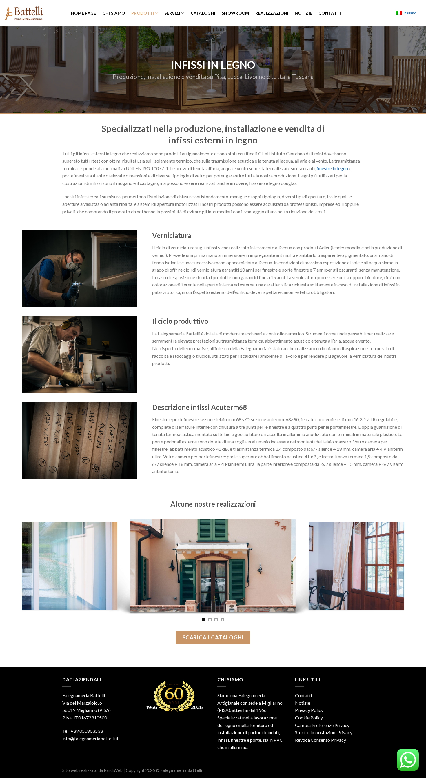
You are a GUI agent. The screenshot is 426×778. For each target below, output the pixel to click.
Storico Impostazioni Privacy (323, 732)
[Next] (407, 567)
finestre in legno (332, 168)
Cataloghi (203, 13)
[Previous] (18, 567)
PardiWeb (113, 770)
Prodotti (142, 13)
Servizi (172, 13)
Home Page (83, 13)
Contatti (329, 13)
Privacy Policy (309, 710)
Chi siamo (114, 13)
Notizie (303, 13)
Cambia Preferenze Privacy (322, 725)
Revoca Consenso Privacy (320, 740)
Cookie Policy (309, 717)
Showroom (235, 13)
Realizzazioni (271, 13)
